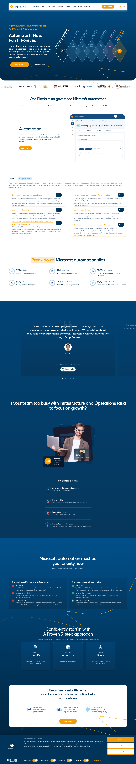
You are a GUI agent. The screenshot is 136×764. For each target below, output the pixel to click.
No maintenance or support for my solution (92, 195)
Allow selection (121, 746)
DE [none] (124, 6)
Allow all (120, 740)
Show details (96, 760)
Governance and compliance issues (27, 195)
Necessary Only (120, 752)
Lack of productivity (20, 210)
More (59, 195)
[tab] (25, 106)
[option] (124, 7)
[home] (18, 6)
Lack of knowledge (82, 210)
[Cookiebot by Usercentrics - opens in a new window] (12, 760)
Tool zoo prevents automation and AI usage (92, 225)
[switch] (53, 760)
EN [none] (120, 6)
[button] (36, 6)
